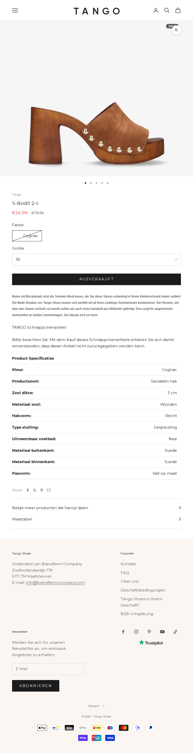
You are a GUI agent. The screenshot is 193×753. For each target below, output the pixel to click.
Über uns (129, 581)
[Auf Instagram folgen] (136, 631)
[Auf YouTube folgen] (162, 631)
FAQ (125, 572)
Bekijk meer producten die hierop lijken (50, 507)
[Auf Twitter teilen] (35, 490)
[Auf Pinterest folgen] (149, 631)
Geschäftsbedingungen (143, 590)
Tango (17, 194)
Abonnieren (35, 686)
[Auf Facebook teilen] (28, 490)
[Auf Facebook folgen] (123, 631)
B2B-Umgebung (137, 613)
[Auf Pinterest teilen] (42, 490)
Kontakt (128, 563)
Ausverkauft (96, 279)
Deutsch (94, 706)
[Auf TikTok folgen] (175, 631)
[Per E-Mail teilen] (49, 490)
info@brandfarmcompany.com (55, 582)
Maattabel (22, 519)
